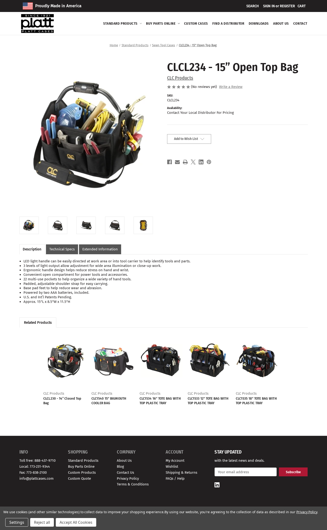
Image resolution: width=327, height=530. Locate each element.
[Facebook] (169, 162)
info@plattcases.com (36, 478)
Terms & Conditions (133, 484)
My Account (175, 460)
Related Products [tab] (38, 322)
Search (252, 6)
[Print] (185, 162)
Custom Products (82, 472)
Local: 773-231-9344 (34, 466)
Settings (16, 522)
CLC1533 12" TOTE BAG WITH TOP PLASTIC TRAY (208, 400)
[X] (193, 162)
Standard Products (120, 23)
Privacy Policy (128, 478)
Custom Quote (79, 478)
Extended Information (100, 249)
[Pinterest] (209, 162)
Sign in (269, 6)
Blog (120, 466)
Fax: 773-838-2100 (33, 472)
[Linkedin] (201, 162)
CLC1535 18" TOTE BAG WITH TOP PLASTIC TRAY (256, 400)
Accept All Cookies (76, 522)
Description (32, 249)
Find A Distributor (228, 23)
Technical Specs (62, 249)
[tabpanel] (65, 369)
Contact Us (125, 472)
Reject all (42, 522)
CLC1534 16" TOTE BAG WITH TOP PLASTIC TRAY (160, 400)
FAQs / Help (175, 478)
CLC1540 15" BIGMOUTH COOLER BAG (108, 400)
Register (287, 6)
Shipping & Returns (181, 472)
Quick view (65, 361)
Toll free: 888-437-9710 (37, 460)
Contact (300, 23)
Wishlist (172, 466)
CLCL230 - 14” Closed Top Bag (62, 400)
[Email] (177, 162)
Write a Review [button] (230, 87)
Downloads (259, 23)
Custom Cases (196, 23)
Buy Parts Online (161, 23)
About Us (281, 23)
